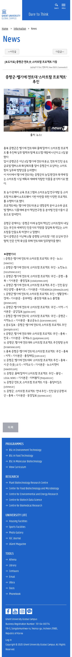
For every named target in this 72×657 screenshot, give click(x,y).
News (11, 38)
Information (20, 28)
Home (5, 28)
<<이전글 (12, 51)
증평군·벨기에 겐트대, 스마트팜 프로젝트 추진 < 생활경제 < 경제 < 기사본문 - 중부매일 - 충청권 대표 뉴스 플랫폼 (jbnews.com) (36, 298)
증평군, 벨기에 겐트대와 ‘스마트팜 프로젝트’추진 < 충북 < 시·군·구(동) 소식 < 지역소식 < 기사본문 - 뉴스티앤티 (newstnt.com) (35, 364)
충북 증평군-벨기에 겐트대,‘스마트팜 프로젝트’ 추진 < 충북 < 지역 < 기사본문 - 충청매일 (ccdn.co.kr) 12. (36, 355)
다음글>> (60, 51)
